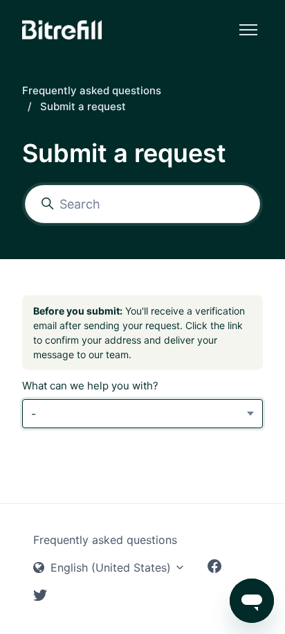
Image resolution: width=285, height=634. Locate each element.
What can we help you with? (90, 385)
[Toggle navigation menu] (248, 30)
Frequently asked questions (91, 90)
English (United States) (110, 567)
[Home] (62, 29)
